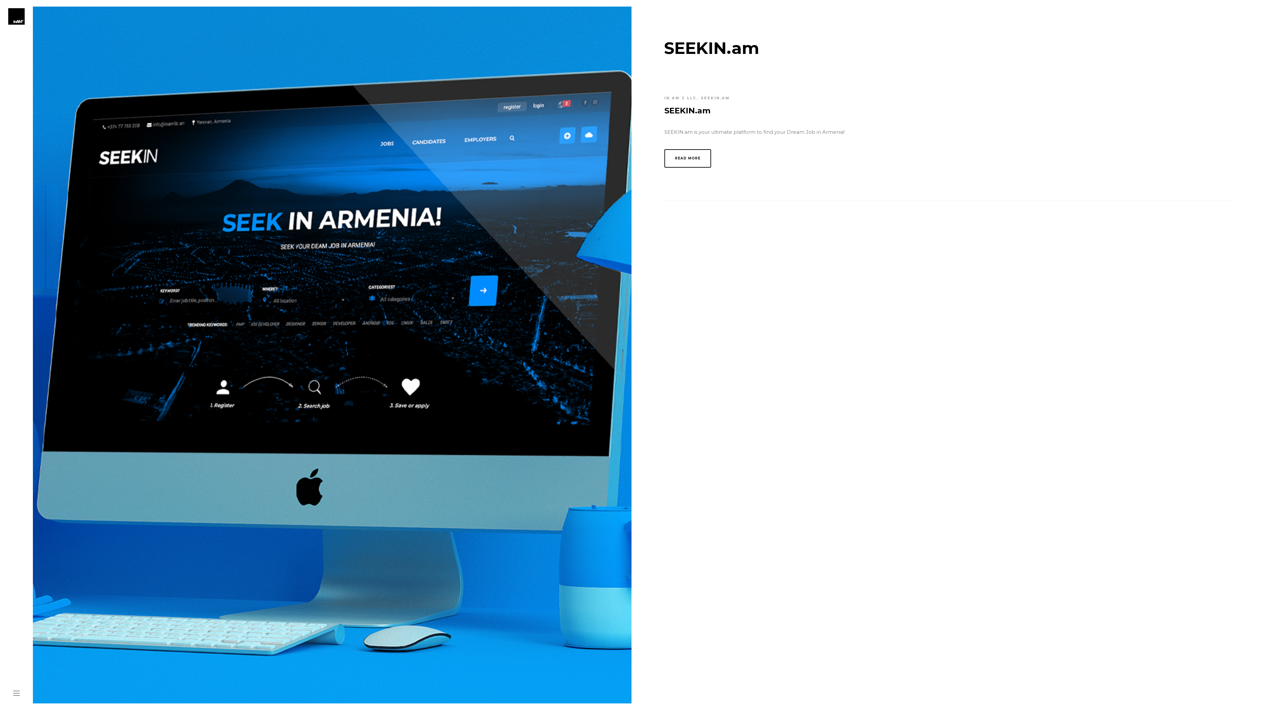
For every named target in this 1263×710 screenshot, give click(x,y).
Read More (688, 158)
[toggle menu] (16, 693)
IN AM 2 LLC (680, 98)
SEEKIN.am (715, 98)
